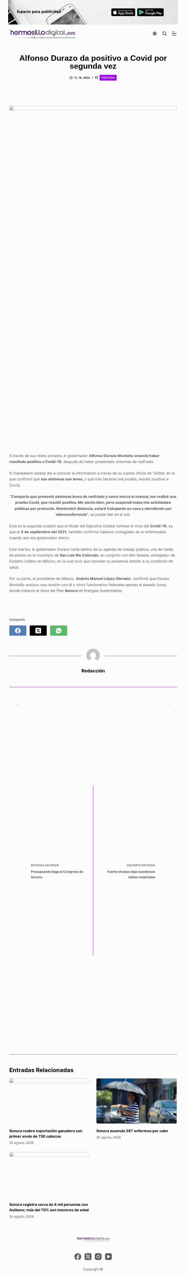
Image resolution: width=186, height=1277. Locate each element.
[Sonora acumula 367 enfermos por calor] (136, 1101)
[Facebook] (17, 630)
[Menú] (174, 33)
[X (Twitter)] (38, 630)
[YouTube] (108, 1256)
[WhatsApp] (58, 630)
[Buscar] (164, 33)
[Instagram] (98, 1256)
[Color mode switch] (154, 33)
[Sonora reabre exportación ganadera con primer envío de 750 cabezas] (49, 1101)
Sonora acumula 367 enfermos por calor (132, 1131)
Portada (108, 77)
